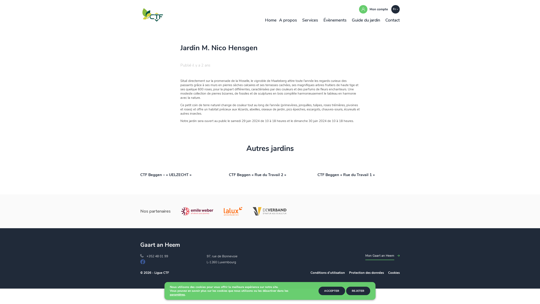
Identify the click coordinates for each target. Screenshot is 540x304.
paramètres (177, 295)
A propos (288, 20)
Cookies (394, 273)
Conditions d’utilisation (327, 273)
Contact (392, 20)
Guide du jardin (366, 20)
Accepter (331, 290)
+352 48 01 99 (157, 256)
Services (310, 20)
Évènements (335, 20)
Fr (394, 9)
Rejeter (358, 290)
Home (271, 20)
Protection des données (366, 273)
